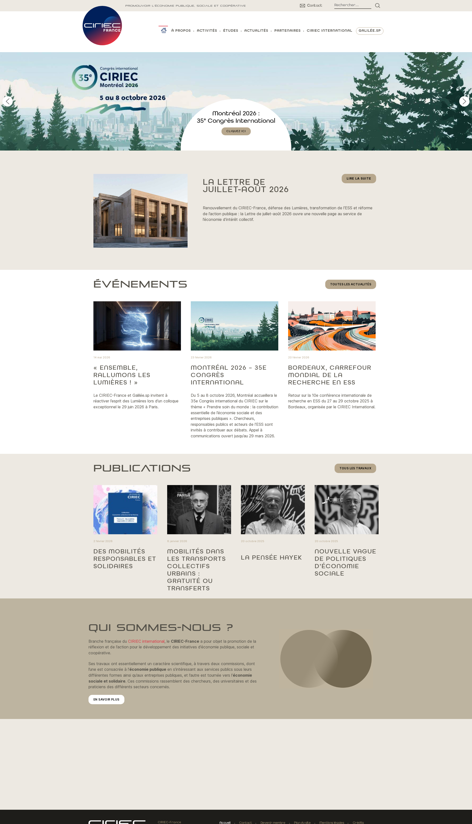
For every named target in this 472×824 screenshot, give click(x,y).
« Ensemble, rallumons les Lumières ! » (121, 375)
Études (230, 31)
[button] (236, 101)
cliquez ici (236, 138)
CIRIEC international (146, 641)
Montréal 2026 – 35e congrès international (229, 375)
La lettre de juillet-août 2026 (246, 186)
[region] (236, 101)
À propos (181, 31)
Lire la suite (361, 179)
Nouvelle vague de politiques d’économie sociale (345, 563)
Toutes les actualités (350, 284)
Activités (207, 31)
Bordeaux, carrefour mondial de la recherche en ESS (329, 375)
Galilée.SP (370, 31)
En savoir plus (106, 699)
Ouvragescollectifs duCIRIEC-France (236, 121)
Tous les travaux (355, 468)
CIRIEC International (329, 31)
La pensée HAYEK (271, 558)
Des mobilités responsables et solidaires (124, 559)
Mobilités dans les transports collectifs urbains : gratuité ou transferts (196, 570)
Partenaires (287, 31)
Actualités (256, 31)
